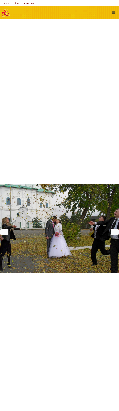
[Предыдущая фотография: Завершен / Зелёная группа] (4, 232)
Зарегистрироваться (25, 3)
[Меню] (113, 12)
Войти (6, 3)
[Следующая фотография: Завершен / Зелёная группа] (115, 232)
